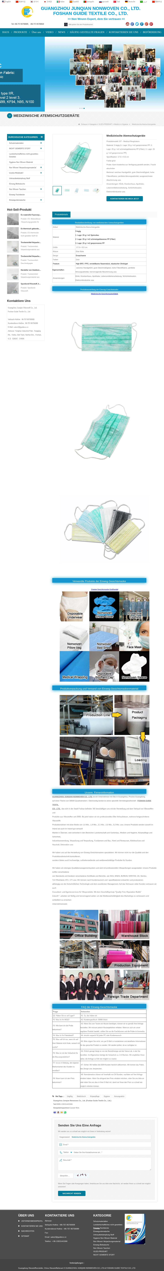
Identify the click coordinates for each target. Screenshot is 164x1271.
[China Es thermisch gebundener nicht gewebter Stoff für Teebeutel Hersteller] (13, 233)
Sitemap (25, 1236)
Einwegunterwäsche (17, 200)
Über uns (36, 32)
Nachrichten (27, 1231)
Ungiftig (70, 1096)
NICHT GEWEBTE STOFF (19, 148)
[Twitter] (137, 24)
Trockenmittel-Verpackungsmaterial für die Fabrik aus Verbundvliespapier (31, 242)
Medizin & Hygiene (121, 124)
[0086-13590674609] (65, 1112)
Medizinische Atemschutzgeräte (83, 1137)
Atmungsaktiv (119, 1096)
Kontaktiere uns (59, 1215)
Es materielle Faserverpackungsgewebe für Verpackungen (31, 215)
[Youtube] (128, 24)
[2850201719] (58, 1112)
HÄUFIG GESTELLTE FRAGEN (87, 32)
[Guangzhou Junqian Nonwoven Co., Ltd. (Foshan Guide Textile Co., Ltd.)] (27, 11)
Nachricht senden (72, 1193)
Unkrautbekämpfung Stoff (19, 178)
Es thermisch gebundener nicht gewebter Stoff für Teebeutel (31, 229)
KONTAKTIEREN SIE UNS (123, 32)
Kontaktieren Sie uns (32, 1226)
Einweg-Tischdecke (17, 195)
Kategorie (93, 124)
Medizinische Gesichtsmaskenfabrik (104, 294)
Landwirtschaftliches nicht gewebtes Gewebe (23, 155)
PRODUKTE (20, 32)
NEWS (61, 32)
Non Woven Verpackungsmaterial (22, 167)
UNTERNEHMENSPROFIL (32, 1221)
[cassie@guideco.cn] (61, 1112)
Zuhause (84, 124)
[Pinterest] (151, 24)
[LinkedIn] (142, 24)
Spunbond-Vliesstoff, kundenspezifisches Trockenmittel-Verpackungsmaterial (31, 284)
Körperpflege (94, 1096)
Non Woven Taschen (17, 189)
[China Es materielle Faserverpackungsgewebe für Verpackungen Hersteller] (13, 219)
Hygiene (107, 1096)
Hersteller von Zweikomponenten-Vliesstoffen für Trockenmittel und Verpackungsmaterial (31, 270)
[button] (79, 108)
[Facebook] (132, 24)
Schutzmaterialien (16, 143)
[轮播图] (82, 74)
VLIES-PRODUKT (105, 124)
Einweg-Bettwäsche (17, 184)
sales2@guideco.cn (58, 1237)
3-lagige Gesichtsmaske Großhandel (104, 589)
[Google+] (147, 24)
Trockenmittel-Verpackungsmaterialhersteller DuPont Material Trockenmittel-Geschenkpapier (31, 256)
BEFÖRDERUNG (152, 32)
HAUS (5, 32)
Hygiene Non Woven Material (21, 162)
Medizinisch (81, 1096)
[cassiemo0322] (54, 1112)
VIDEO (49, 32)
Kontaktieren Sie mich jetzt (124, 199)
